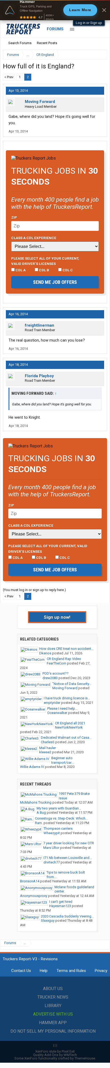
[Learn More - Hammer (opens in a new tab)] (55, 10)
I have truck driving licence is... (67, 698)
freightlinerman (39, 325)
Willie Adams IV (32, 767)
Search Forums (20, 43)
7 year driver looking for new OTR (68, 843)
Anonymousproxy (33, 896)
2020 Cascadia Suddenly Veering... (67, 916)
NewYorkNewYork (69, 727)
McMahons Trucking (36, 802)
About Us (53, 988)
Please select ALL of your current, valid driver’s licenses (45, 261)
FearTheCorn (56, 663)
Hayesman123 (60, 906)
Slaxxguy (47, 920)
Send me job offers (55, 282)
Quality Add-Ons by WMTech (55, 1055)
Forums (55, 29)
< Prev (8, 77)
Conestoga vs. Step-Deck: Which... (61, 818)
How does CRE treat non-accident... (66, 649)
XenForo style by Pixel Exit (55, 1051)
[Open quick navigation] (99, 54)
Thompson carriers (58, 828)
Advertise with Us (53, 1014)
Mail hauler (47, 748)
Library (53, 1005)
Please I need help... (62, 708)
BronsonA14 (29, 881)
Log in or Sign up (89, 23)
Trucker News (52, 997)
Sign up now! (57, 617)
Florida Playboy (39, 375)
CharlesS (47, 742)
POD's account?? (55, 673)
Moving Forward (40, 101)
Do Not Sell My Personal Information (53, 1031)
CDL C (67, 270)
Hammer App (53, 1022)
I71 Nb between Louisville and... (68, 858)
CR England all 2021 (70, 723)
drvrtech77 (52, 862)
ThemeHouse (84, 1058)
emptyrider (52, 703)
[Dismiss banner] (104, 10)
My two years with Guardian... (59, 808)
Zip (14, 217)
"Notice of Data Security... (71, 684)
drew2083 (50, 678)
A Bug (41, 812)
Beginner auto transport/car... (62, 760)
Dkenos (45, 653)
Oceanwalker (57, 713)
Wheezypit (52, 833)
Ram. (39, 823)
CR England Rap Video (64, 659)
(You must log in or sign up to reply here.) (34, 590)
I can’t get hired (60, 902)
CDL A (20, 270)
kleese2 (45, 752)
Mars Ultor (51, 848)
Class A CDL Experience (33, 238)
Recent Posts (47, 43)
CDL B (43, 270)
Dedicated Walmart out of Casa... (66, 737)
